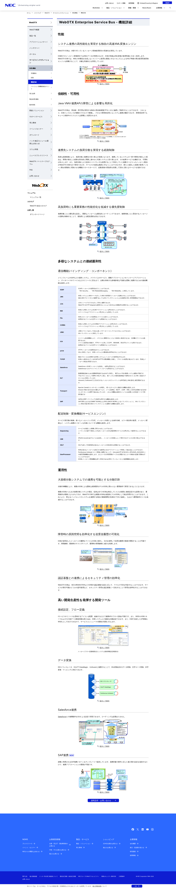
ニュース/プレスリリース (38, 155)
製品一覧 (32, 36)
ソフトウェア (37, 13)
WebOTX (47, 13)
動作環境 (32, 105)
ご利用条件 (121, 876)
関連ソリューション (36, 110)
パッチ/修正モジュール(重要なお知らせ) (39, 142)
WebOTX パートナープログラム (39, 162)
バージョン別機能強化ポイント (40, 87)
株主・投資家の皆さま (137, 847)
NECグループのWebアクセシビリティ (88, 876)
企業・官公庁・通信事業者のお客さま (58, 845)
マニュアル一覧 (35, 197)
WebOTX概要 (34, 30)
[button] (97, 8)
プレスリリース (27, 843)
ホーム (29, 13)
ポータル (32, 54)
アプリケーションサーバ (38, 42)
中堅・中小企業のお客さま (57, 850)
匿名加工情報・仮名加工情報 (68, 876)
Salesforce (62, 717)
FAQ (30, 170)
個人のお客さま (54, 854)
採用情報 (133, 855)
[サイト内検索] (170, 8)
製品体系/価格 (33, 99)
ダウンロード (34, 135)
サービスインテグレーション (61, 13)
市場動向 (34, 73)
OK (136, 886)
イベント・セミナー (28, 847)
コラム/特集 (33, 149)
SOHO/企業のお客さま (110, 843)
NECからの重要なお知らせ (31, 851)
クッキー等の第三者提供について (48, 876)
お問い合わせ (34, 176)
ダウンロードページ (37, 214)
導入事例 (32, 123)
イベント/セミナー (36, 129)
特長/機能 (75, 13)
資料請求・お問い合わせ (101, 800)
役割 (32, 77)
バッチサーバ (34, 48)
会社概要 (133, 843)
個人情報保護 (96, 886)
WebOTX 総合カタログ (38, 206)
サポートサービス (35, 117)
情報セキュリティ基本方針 (108, 876)
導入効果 (32, 93)
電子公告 (24, 876)
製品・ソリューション (83, 843)
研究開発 (133, 851)
